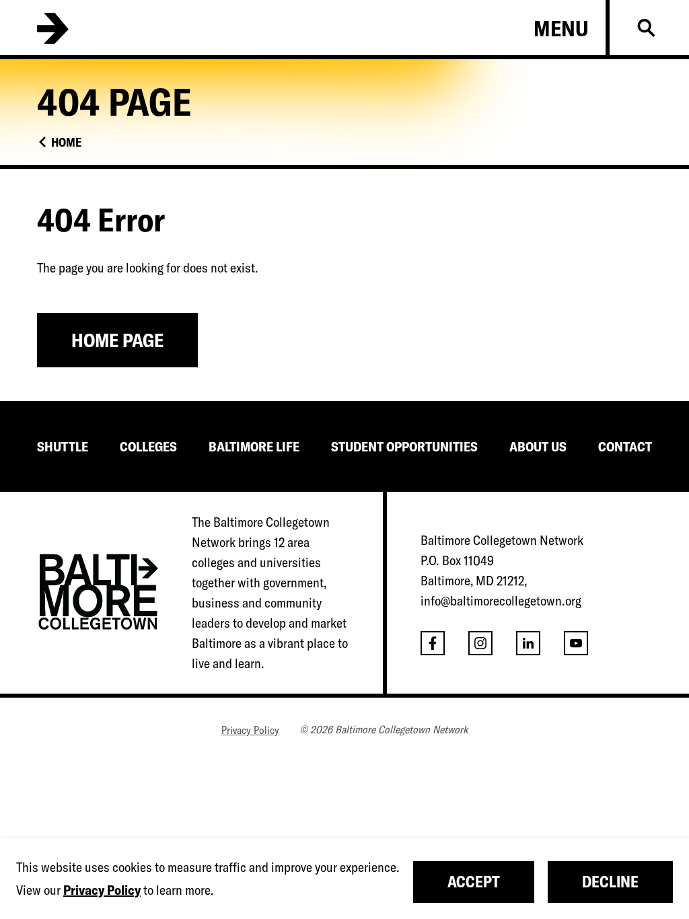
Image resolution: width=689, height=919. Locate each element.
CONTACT (625, 446)
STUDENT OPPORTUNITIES (404, 446)
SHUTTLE (62, 446)
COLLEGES (148, 446)
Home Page (117, 340)
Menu (561, 28)
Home (66, 142)
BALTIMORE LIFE (254, 446)
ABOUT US (538, 446)
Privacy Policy (250, 730)
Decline (610, 881)
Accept (473, 881)
